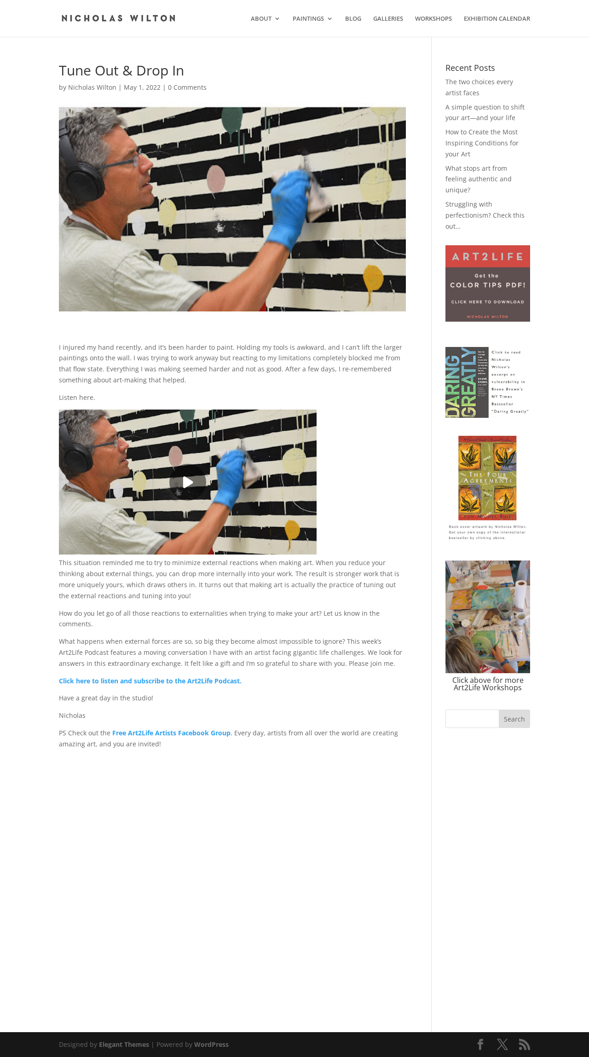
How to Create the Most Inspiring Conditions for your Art (482, 142)
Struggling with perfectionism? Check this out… (485, 215)
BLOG (353, 19)
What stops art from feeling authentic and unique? (478, 179)
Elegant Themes (124, 1044)
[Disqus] (232, 865)
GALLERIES (388, 19)
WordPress (211, 1044)
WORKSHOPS (433, 19)
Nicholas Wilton (92, 87)
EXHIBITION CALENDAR (497, 19)
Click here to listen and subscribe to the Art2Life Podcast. (150, 680)
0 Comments (187, 87)
